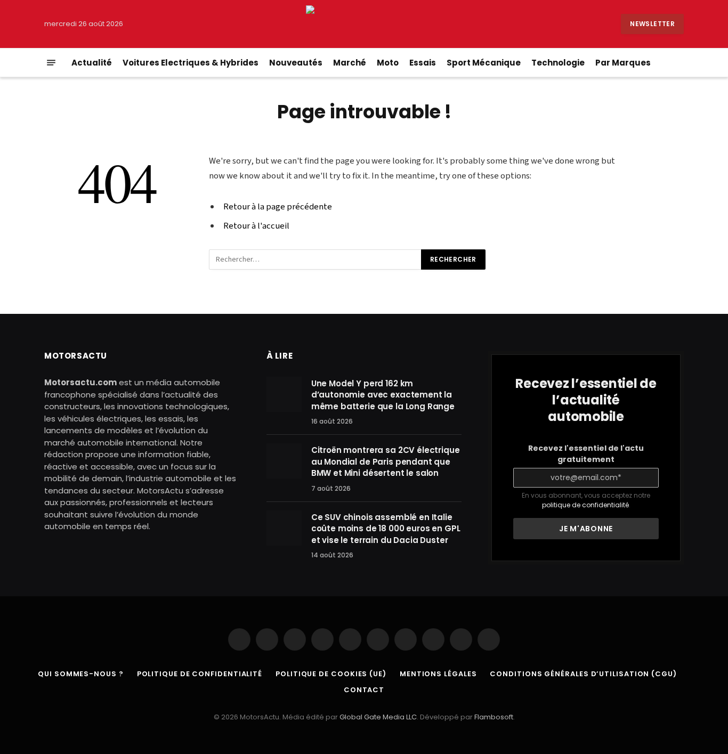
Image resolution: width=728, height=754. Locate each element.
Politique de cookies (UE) (331, 674)
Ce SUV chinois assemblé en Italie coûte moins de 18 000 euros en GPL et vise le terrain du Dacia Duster (385, 529)
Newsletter (652, 23)
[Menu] (51, 62)
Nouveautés (295, 62)
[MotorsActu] (364, 24)
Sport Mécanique (484, 62)
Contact (364, 690)
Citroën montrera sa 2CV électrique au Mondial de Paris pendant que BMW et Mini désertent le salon (385, 461)
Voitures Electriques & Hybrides (190, 62)
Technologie (558, 62)
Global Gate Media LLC (378, 717)
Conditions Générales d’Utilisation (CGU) (583, 674)
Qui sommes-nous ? (80, 674)
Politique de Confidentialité (199, 674)
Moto (388, 62)
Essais (422, 62)
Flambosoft (493, 717)
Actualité (91, 62)
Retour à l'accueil (256, 226)
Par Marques (623, 62)
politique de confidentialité (585, 504)
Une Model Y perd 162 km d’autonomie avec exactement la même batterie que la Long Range (383, 395)
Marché (349, 62)
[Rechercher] (683, 63)
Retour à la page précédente (277, 206)
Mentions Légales (438, 674)
